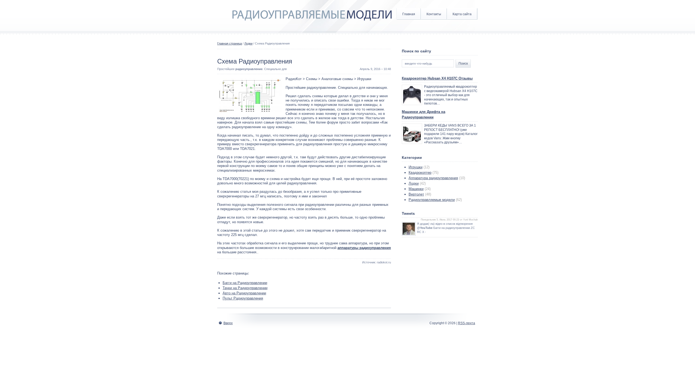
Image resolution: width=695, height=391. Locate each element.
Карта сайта (462, 14)
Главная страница (229, 43)
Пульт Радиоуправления (243, 298)
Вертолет (416, 194)
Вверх (228, 323)
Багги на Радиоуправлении (245, 283)
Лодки (248, 43)
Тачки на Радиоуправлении (245, 288)
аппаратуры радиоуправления (364, 248)
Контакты (434, 14)
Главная (408, 14)
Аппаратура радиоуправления (433, 178)
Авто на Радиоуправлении (244, 293)
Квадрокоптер (420, 173)
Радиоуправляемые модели (432, 200)
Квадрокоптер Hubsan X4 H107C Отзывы (437, 78)
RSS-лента (466, 323)
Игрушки (415, 167)
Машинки (416, 189)
